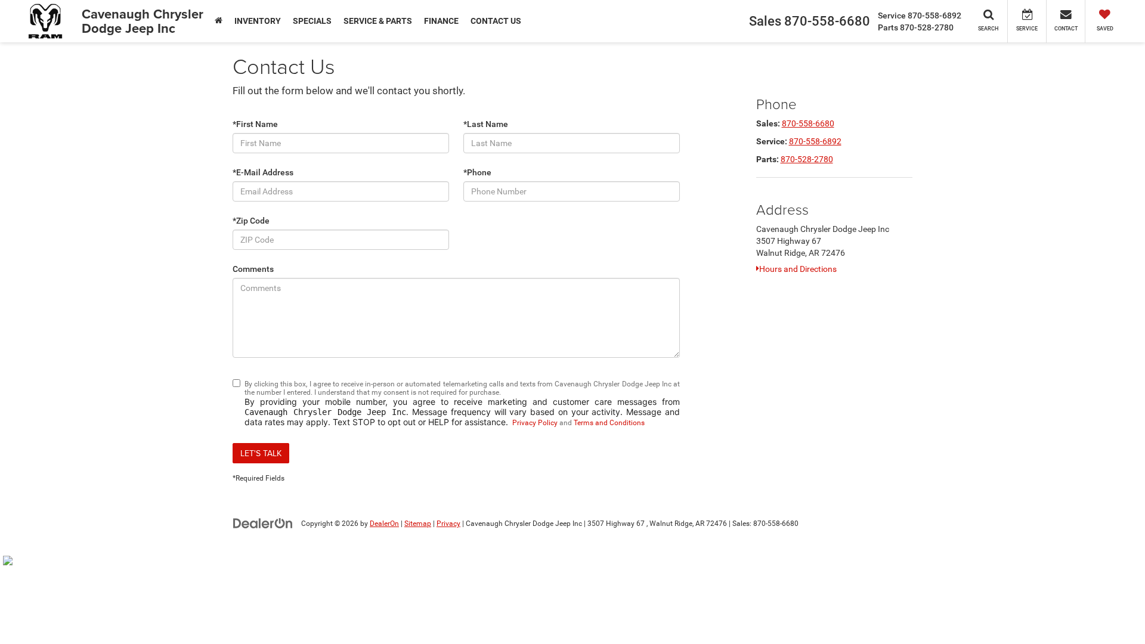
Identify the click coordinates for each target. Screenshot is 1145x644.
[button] (218, 21)
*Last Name (485, 124)
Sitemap (417, 523)
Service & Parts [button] (378, 21)
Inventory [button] (257, 21)
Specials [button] (312, 21)
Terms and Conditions (609, 423)
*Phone (477, 172)
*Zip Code (251, 220)
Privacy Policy (535, 423)
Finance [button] (441, 21)
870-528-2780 (807, 159)
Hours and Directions (798, 269)
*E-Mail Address (263, 172)
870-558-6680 (808, 123)
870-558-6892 (815, 141)
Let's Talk (260, 453)
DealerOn (384, 523)
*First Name (255, 124)
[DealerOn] (263, 523)
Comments (253, 269)
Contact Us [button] (496, 21)
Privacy (448, 523)
